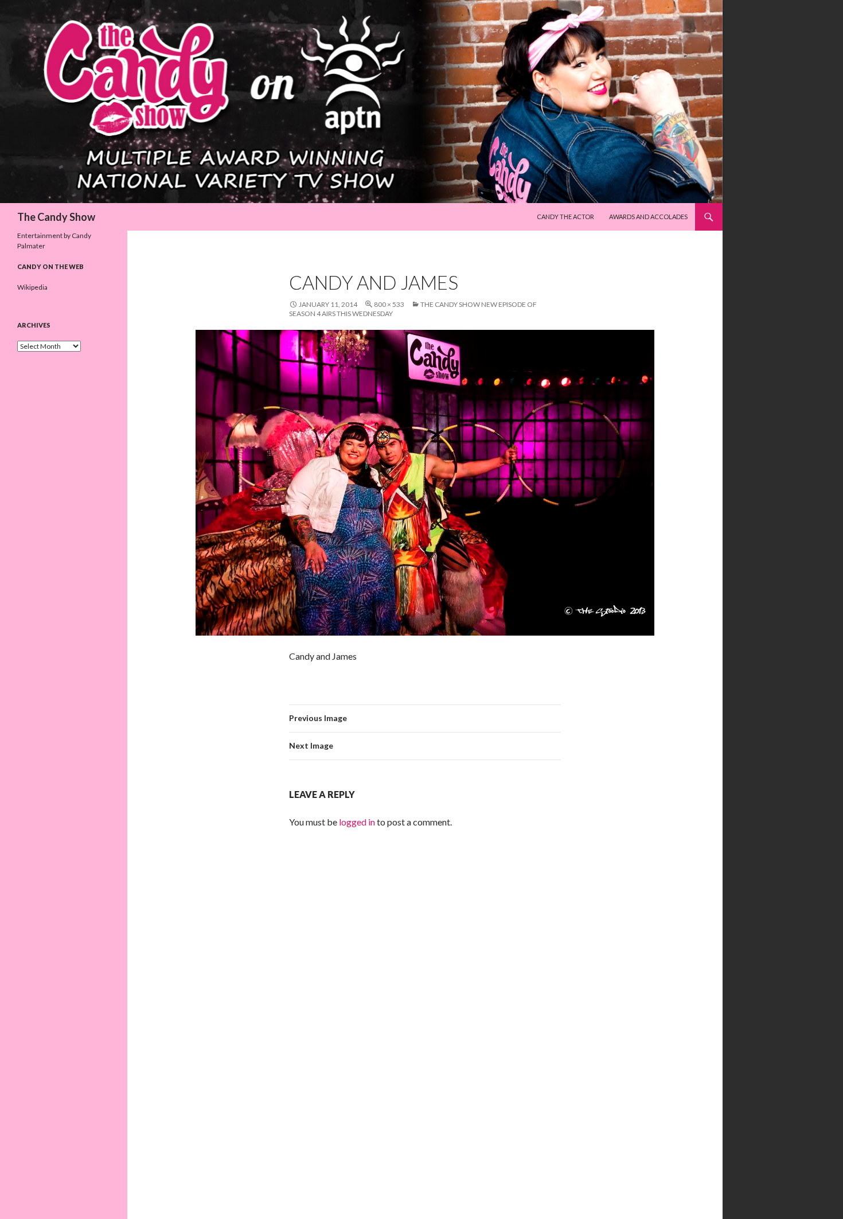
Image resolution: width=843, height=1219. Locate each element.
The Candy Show (56, 217)
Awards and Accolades (648, 216)
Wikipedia (32, 287)
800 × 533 (389, 304)
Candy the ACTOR (565, 216)
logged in (357, 821)
